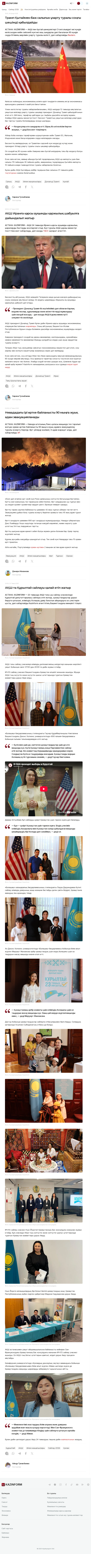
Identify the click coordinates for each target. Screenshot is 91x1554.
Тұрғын (59, 556)
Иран (56, 376)
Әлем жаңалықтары (32, 182)
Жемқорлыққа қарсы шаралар (59, 1511)
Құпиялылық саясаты (55, 1502)
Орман (69, 556)
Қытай (66, 182)
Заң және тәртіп (75, 9)
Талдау (4, 1506)
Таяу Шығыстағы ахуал (16, 381)
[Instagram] (7, 187)
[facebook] (66, 1484)
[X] (32, 187)
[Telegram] (19, 187)
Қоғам (66, 1448)
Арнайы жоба (52, 9)
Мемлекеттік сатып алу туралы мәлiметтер (65, 1515)
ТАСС (46, 231)
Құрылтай (10, 1448)
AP (19, 433)
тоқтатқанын (11, 173)
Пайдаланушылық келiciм (57, 1498)
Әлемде (5, 1515)
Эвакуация (11, 556)
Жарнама (5, 1537)
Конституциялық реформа (35, 9)
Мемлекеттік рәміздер (56, 1506)
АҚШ (17, 182)
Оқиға (4, 1498)
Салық (9, 182)
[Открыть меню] (87, 3)
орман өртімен (37, 547)
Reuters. (72, 35)
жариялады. (31, 326)
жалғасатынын (67, 1439)
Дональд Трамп (52, 182)
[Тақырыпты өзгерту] (80, 3)
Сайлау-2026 (14, 9)
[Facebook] (26, 187)
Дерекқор (63, 9)
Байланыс (5, 1533)
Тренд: (4, 9)
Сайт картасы (7, 1528)
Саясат (5, 1502)
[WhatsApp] (13, 187)
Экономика (6, 1511)
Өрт (51, 556)
